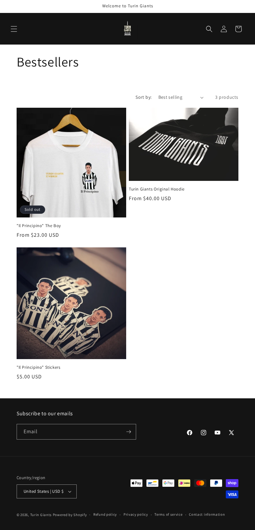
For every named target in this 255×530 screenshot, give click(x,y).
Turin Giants (41, 514)
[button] (14, 29)
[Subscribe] (128, 432)
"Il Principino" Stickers (38, 367)
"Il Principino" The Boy (39, 225)
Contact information (207, 514)
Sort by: (143, 97)
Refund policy (105, 514)
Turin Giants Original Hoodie (157, 189)
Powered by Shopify (70, 514)
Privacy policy (136, 514)
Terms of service (168, 514)
